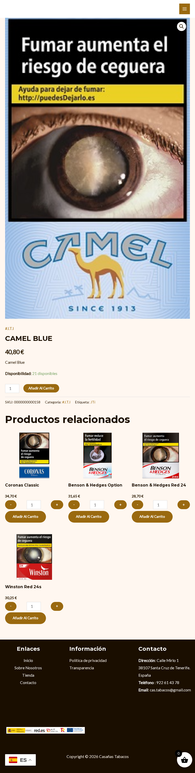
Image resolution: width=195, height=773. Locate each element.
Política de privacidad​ (88, 660)
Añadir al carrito (41, 388)
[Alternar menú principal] (184, 9)
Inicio (28, 660)
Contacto (28, 682)
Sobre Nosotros (28, 667)
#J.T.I (9, 328)
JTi (92, 402)
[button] (181, 26)
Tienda (28, 675)
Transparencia (81, 667)
